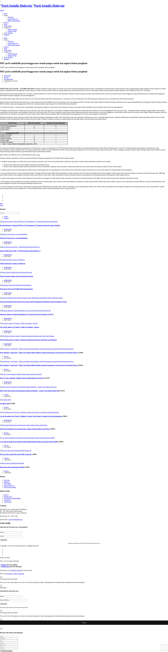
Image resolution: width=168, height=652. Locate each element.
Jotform (3, 565)
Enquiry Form (12, 31)
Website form (5, 566)
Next (1, 205)
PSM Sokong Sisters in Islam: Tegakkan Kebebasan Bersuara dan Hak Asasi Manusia (28, 340)
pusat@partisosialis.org (15, 519)
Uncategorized (8, 79)
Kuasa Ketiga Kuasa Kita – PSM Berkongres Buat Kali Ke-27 (20, 251)
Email (2, 536)
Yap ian (6, 77)
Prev (1, 203)
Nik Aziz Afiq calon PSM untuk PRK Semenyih (15, 454)
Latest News (8, 26)
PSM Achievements (14, 21)
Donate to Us (8, 496)
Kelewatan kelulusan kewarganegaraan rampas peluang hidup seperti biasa (25, 429)
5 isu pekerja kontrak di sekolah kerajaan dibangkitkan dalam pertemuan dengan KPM (29, 442)
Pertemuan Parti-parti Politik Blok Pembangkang (16, 289)
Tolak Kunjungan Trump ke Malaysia (12, 263)
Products (6, 35)
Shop (5, 24)
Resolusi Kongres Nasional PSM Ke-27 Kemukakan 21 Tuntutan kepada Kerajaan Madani (30, 225)
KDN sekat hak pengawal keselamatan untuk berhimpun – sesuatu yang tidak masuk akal (29, 391)
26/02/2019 (7, 76)
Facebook (9, 574)
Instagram (21, 574)
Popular (6, 218)
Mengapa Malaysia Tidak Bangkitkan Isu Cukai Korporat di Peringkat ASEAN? (27, 314)
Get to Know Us (13, 19)
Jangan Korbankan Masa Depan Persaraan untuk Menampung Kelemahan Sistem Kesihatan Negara (33, 302)
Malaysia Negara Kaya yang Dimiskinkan (14, 238)
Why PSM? (7, 484)
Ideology (6, 482)
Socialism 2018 (5, 403)
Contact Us (7, 500)
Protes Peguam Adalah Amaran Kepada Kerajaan (16, 276)
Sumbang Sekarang (6, 651)
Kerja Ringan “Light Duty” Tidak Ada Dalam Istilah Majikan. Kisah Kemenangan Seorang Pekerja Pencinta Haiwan (39, 352)
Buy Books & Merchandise (12, 498)
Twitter (15, 574)
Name (2, 532)
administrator (8, 229)
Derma (2, 10)
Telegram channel (15, 570)
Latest (6, 216)
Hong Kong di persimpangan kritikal (12, 467)
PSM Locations (12, 29)
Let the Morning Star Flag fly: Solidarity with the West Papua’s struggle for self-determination (31, 416)
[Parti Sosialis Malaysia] (32, 5)
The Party (11, 17)
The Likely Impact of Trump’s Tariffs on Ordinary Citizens (19, 327)
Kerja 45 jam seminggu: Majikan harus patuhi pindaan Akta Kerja (22, 378)
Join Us (6, 22)
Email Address (4, 600)
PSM (5, 14)
